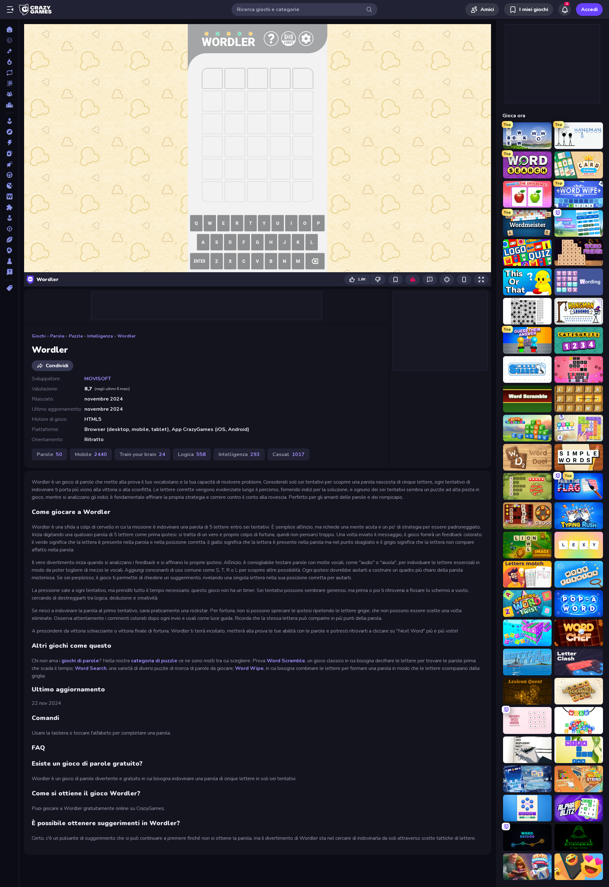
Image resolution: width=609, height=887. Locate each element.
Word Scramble (286, 660)
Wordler (126, 336)
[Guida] (9, 175)
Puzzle (76, 336)
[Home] (9, 29)
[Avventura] (9, 131)
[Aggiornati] (9, 72)
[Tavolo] (9, 261)
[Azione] (9, 142)
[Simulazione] (9, 218)
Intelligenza (100, 336)
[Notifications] (564, 9)
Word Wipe (249, 668)
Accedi (589, 9)
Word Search (91, 668)
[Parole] (9, 196)
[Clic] (9, 164)
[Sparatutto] (9, 228)
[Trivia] (9, 272)
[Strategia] (9, 250)
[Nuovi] (9, 51)
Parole (57, 336)
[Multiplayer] (9, 94)
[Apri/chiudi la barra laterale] (10, 9)
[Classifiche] (9, 105)
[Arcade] (9, 121)
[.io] (9, 185)
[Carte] (9, 153)
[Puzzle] (9, 207)
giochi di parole (80, 660)
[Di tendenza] (9, 61)
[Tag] (9, 288)
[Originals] (9, 83)
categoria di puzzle (154, 660)
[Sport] (9, 239)
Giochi (39, 336)
